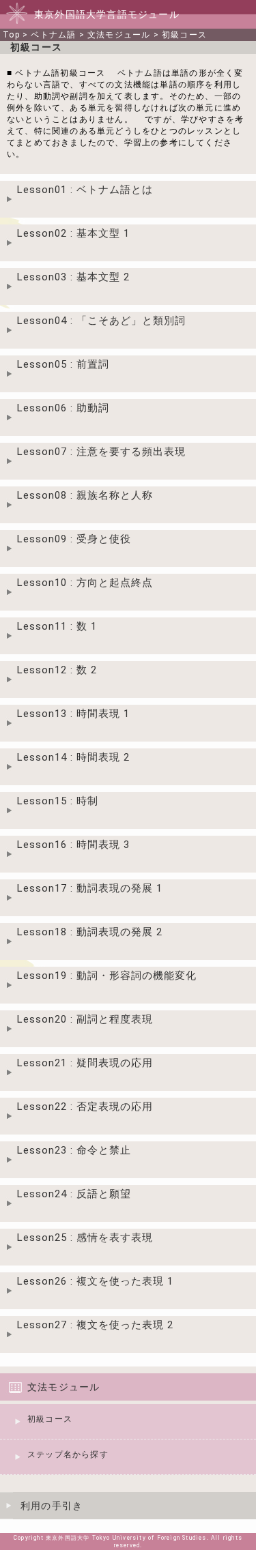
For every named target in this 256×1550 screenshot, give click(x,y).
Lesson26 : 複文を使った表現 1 (95, 1281)
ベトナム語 (53, 35)
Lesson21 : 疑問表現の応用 (85, 1063)
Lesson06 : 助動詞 (63, 408)
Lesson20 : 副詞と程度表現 (85, 1019)
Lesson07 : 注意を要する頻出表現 (101, 451)
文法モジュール (118, 35)
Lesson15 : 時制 (57, 801)
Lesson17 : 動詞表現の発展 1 (89, 888)
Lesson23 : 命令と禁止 (74, 1150)
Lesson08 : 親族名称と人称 (85, 495)
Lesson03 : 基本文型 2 (73, 277)
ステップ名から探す (68, 1454)
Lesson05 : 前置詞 (63, 364)
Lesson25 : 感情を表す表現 (85, 1237)
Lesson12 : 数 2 (57, 670)
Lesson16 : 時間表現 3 (73, 844)
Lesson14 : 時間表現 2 (73, 757)
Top (11, 35)
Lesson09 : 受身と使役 (74, 539)
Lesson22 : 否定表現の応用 (85, 1106)
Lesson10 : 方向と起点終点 (85, 582)
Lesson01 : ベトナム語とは (85, 190)
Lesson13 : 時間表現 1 (73, 713)
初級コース (184, 35)
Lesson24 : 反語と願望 (74, 1194)
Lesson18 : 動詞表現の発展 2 (89, 932)
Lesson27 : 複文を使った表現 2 (95, 1325)
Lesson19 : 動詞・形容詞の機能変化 (107, 975)
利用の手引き (51, 1505)
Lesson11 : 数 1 (57, 626)
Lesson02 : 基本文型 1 (73, 233)
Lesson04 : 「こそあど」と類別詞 (101, 321)
